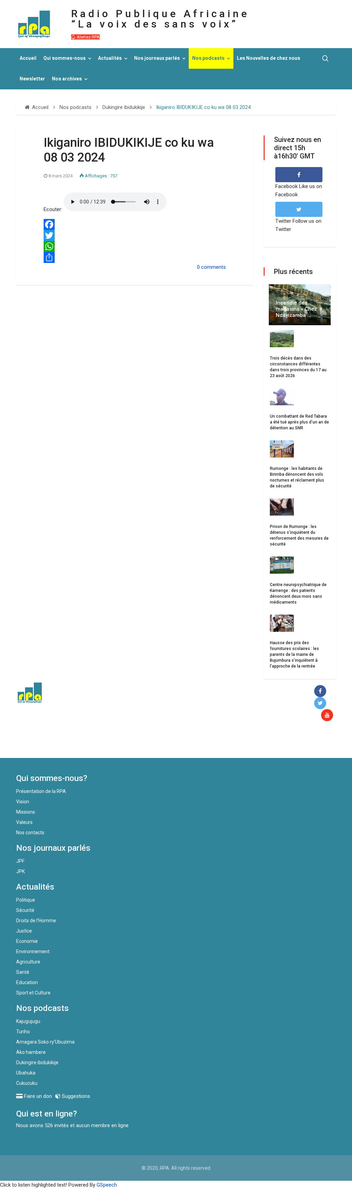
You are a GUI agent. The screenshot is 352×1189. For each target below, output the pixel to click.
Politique (25, 900)
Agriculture (28, 962)
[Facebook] (135, 224)
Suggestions (75, 1096)
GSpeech (107, 1185)
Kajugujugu (28, 1021)
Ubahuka (25, 1073)
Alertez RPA (88, 37)
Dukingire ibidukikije (37, 1062)
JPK (20, 871)
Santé (22, 972)
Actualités (110, 58)
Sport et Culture (33, 992)
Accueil (28, 58)
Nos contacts (30, 832)
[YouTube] (328, 715)
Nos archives (67, 78)
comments (213, 267)
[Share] (135, 257)
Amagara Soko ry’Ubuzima (45, 1042)
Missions (25, 812)
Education (27, 982)
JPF (20, 861)
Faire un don (126, 743)
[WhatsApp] (135, 246)
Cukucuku (26, 1083)
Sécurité (25, 910)
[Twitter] (135, 235)
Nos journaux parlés (157, 58)
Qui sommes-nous (64, 58)
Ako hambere (31, 1052)
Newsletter (32, 78)
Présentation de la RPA (41, 791)
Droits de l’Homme (36, 920)
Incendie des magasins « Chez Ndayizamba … (296, 309)
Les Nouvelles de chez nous (268, 58)
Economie (27, 941)
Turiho (23, 1031)
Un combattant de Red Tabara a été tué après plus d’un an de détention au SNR (299, 422)
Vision (22, 801)
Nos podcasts (208, 58)
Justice (24, 931)
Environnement (33, 951)
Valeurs (24, 822)
